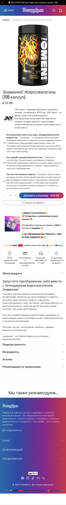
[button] (8, 10)
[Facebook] (22, 478)
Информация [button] (12, 449)
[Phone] (43, 478)
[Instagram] (27, 478)
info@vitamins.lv (14, 430)
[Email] (38, 478)
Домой (5, 19)
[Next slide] (62, 400)
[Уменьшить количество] (5, 195)
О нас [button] (6, 440)
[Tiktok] (33, 478)
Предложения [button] (12, 458)
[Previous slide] (3, 400)
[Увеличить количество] (15, 195)
